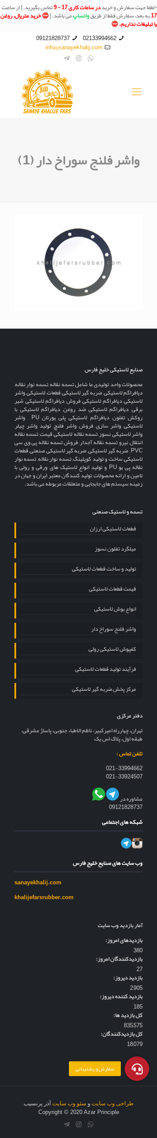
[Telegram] (67, 58)
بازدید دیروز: (128, 978)
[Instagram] (78, 58)
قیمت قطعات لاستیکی (112, 589)
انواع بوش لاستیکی (115, 610)
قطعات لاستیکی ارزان (113, 529)
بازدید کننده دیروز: (121, 996)
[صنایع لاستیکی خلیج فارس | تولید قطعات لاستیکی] (78, 92)
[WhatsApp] (90, 58)
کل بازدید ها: (128, 1015)
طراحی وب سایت (112, 1103)
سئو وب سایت (69, 1103)
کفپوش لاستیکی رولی (112, 650)
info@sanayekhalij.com (73, 47)
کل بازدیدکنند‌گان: (122, 1034)
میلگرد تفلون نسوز (115, 549)
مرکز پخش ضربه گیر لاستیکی (104, 690)
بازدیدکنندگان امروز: (119, 959)
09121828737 (53, 38)
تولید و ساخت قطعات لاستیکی (104, 569)
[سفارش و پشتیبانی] (137, 1068)
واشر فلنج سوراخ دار (113, 630)
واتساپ (81, 15)
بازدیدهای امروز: (124, 940)
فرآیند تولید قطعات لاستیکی (105, 670)
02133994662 (99, 38)
